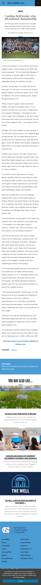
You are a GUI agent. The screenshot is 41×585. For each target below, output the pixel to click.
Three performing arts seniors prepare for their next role (20, 368)
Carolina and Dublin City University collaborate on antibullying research (20, 457)
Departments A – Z (26, 549)
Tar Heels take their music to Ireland (20, 414)
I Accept (20, 581)
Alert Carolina (24, 539)
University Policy (7, 552)
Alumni (4, 542)
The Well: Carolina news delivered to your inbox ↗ (20, 501)
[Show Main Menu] (3, 3)
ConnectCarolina (25, 542)
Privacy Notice (20, 577)
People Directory (25, 555)
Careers (4, 549)
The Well (4, 561)
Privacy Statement (7, 558)
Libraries (4, 555)
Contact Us (23, 545)
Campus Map (6, 545)
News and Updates (38, 3)
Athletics (14, 350)
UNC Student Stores (26, 558)
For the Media (24, 552)
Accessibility (5, 539)
